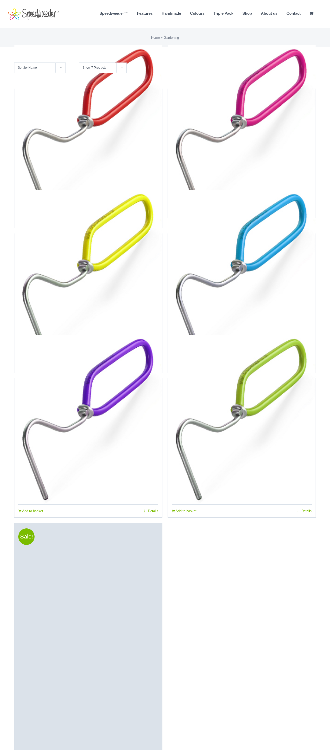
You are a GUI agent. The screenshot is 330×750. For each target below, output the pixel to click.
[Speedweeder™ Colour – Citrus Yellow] (88, 274)
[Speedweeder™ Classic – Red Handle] (88, 129)
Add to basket (32, 511)
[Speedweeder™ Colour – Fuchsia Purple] (88, 419)
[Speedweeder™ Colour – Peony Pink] (242, 129)
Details (153, 511)
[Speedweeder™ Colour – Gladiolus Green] (242, 419)
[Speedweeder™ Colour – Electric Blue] (242, 274)
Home (155, 38)
